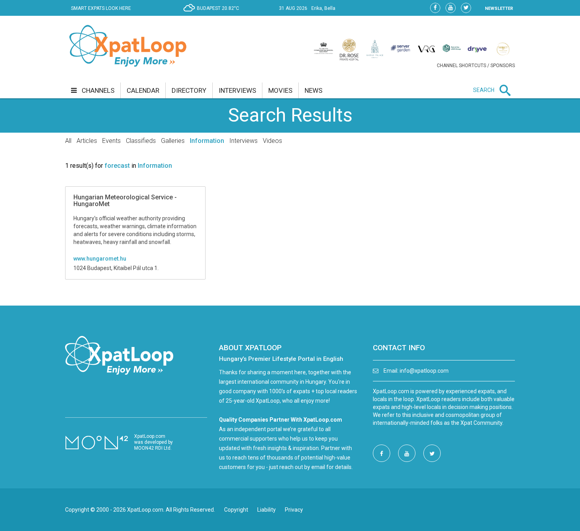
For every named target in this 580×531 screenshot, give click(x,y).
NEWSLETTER (499, 8)
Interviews (243, 140)
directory (189, 90)
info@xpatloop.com (424, 371)
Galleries (173, 140)
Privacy (294, 510)
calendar (143, 90)
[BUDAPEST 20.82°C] (213, 14)
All (68, 140)
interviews (237, 90)
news (313, 90)
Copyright (236, 510)
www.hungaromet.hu (99, 258)
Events (111, 140)
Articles (87, 140)
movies (280, 90)
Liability (266, 510)
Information (207, 140)
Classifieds (141, 140)
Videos (272, 140)
